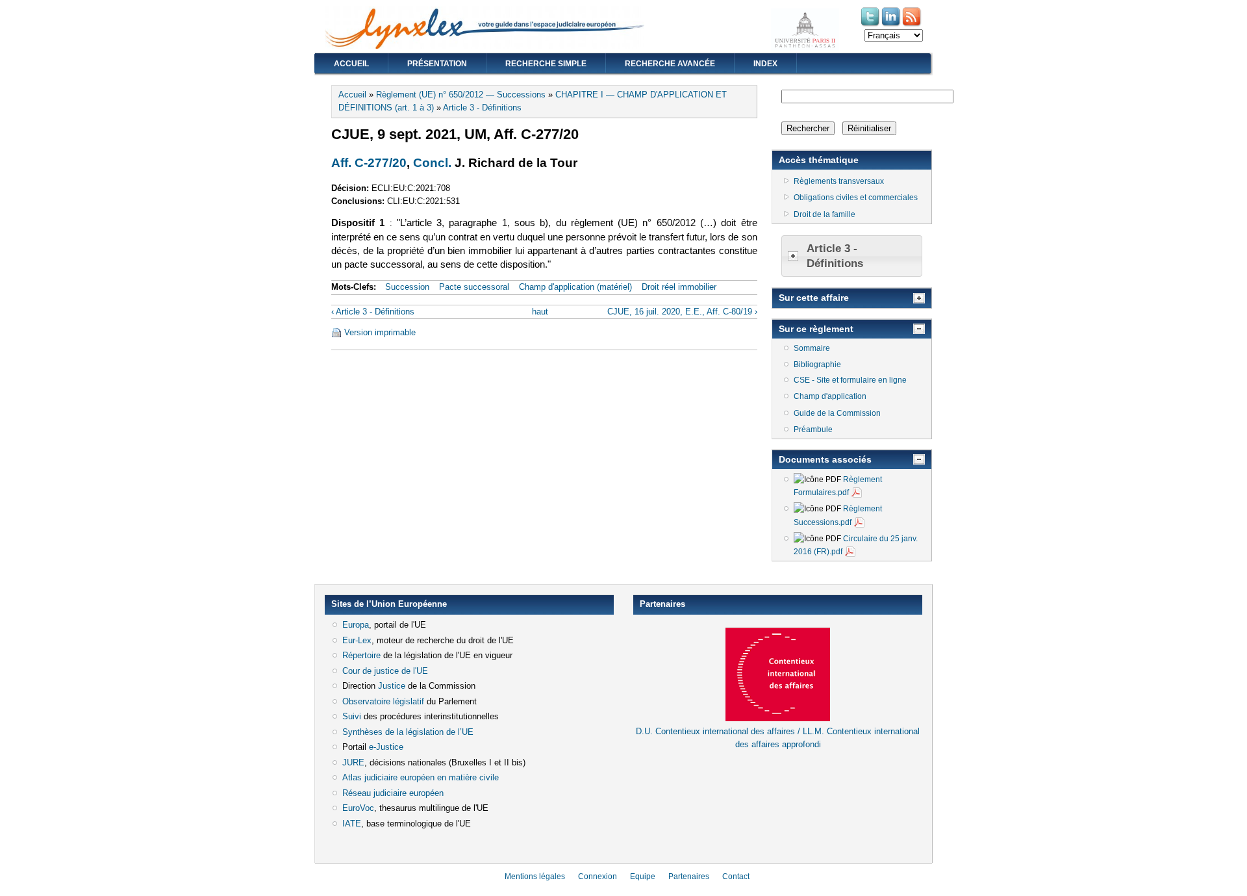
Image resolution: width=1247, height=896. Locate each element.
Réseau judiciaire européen (393, 793)
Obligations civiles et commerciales (856, 197)
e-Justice (386, 747)
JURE (353, 762)
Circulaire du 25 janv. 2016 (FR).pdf (856, 545)
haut (540, 311)
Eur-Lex (357, 640)
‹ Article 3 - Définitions (372, 311)
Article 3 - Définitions (482, 107)
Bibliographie (817, 364)
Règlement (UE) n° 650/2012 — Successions (461, 94)
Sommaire (812, 348)
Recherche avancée (670, 63)
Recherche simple (545, 63)
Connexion (597, 876)
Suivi (351, 716)
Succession (407, 287)
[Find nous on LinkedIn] (891, 25)
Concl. (432, 163)
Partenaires (688, 876)
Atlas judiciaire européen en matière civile (420, 777)
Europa (355, 625)
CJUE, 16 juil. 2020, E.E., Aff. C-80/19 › (682, 311)
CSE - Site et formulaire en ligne (850, 380)
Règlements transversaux (839, 181)
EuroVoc (358, 808)
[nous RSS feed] (912, 25)
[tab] (851, 256)
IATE (351, 823)
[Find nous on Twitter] (871, 25)
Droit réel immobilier (679, 287)
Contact (735, 876)
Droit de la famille (824, 214)
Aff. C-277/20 (369, 163)
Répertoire (361, 655)
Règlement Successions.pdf (838, 515)
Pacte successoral (474, 287)
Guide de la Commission (837, 413)
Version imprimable (380, 332)
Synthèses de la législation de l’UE (407, 732)
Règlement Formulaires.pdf (838, 486)
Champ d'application (830, 396)
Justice (391, 686)
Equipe (642, 876)
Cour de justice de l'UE (385, 671)
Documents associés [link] (825, 459)
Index (765, 63)
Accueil (351, 63)
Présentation (437, 63)
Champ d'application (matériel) (575, 287)
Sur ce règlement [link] (816, 329)
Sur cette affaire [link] (814, 297)
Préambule (813, 429)
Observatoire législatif (383, 701)
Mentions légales (535, 876)
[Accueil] (484, 46)
